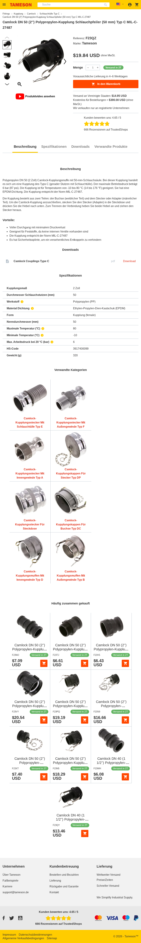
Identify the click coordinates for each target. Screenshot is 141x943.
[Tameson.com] (21, 5)
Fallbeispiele (10, 880)
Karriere (7, 886)
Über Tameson (11, 874)
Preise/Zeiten (105, 879)
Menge (78, 67)
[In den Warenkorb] (43, 663)
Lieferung (55, 880)
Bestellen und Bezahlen (64, 874)
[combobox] (73, 4)
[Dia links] (65, 61)
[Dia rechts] (19, 61)
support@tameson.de (16, 892)
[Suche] (106, 4)
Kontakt (54, 892)
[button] (5, 4)
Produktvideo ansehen (40, 96)
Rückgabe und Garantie (64, 886)
